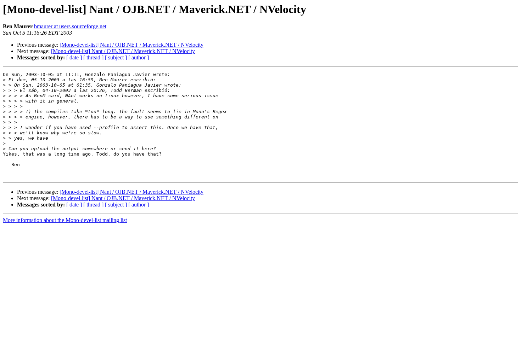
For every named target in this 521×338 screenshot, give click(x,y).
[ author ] (138, 57)
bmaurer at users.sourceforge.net (70, 26)
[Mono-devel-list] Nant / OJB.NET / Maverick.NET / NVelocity (131, 45)
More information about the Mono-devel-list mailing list (65, 220)
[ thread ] (93, 57)
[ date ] (74, 57)
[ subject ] (116, 57)
